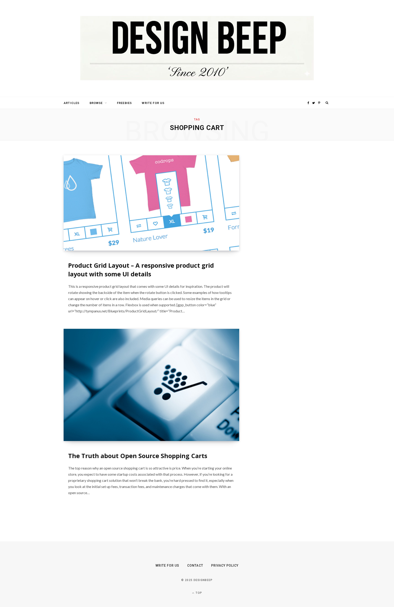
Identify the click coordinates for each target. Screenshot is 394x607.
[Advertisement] (287, 223)
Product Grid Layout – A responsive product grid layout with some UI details (141, 269)
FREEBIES (124, 103)
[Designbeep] (197, 48)
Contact (195, 565)
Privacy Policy (225, 565)
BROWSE (96, 103)
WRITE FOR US (153, 103)
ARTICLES (71, 103)
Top (198, 592)
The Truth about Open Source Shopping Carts (137, 455)
